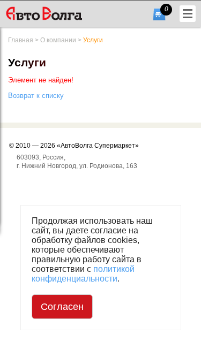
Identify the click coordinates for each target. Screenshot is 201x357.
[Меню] (188, 13)
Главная (20, 40)
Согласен (62, 306)
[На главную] (61, 13)
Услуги (93, 40)
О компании (58, 40)
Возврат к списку (36, 96)
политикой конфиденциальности (83, 273)
